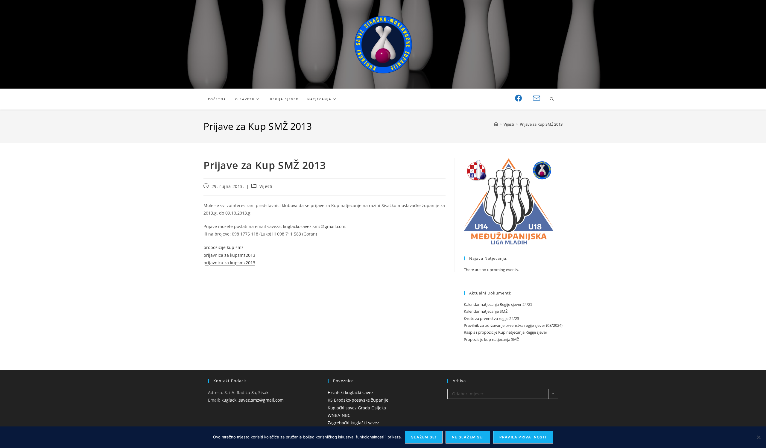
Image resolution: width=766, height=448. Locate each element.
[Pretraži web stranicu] (552, 99)
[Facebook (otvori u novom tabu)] (519, 98)
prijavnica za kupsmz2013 (229, 255)
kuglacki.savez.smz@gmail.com (314, 226)
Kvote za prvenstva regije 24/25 (491, 318)
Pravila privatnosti (523, 437)
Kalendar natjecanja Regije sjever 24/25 (498, 304)
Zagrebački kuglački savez (353, 423)
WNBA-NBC (339, 415)
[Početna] (496, 124)
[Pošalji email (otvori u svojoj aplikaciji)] (536, 98)
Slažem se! (423, 437)
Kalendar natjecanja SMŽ (485, 311)
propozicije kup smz (223, 247)
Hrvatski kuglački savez (350, 392)
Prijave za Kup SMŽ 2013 (541, 124)
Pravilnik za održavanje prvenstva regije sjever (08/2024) (513, 325)
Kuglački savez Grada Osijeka (357, 408)
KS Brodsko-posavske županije (358, 400)
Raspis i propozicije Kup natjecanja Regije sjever (505, 332)
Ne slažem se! (468, 437)
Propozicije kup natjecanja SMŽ (491, 339)
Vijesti (266, 186)
